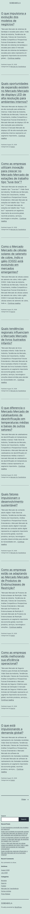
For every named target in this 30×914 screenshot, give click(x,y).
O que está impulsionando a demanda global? (12, 729)
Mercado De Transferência (18, 66)
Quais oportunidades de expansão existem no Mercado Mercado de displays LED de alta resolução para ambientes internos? (15, 833)
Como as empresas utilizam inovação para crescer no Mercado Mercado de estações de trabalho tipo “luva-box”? (15, 839)
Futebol (12, 146)
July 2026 (4, 873)
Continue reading (14, 58)
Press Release (5, 894)
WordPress (18, 907)
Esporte (12, 311)
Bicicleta (4, 880)
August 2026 (5, 870)
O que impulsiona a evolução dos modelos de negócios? (14, 828)
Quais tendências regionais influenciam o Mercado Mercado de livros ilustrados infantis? (15, 336)
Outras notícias (6, 891)
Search (3, 816)
